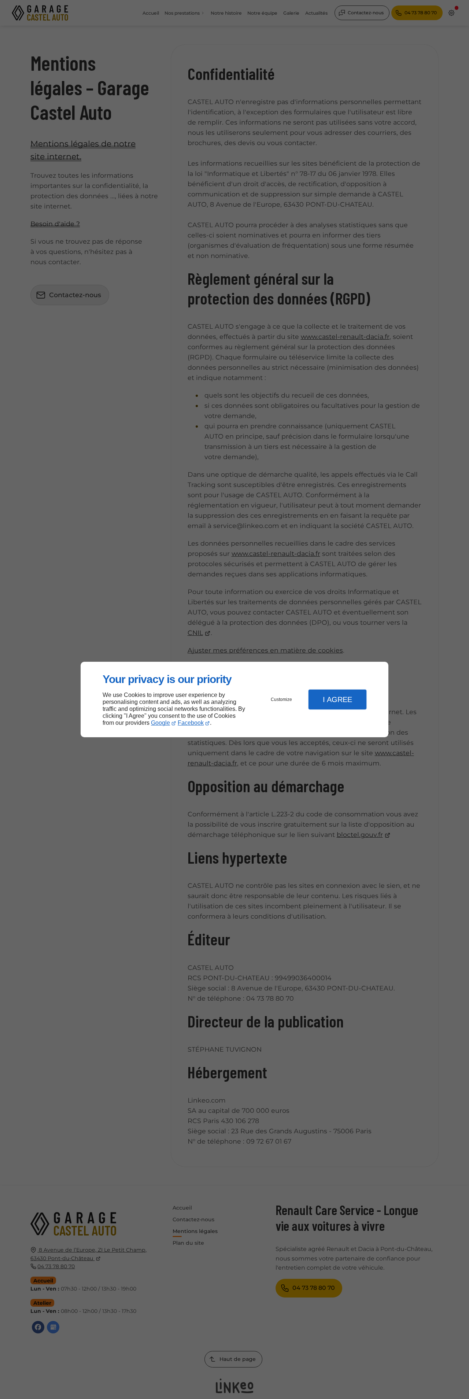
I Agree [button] (337, 699)
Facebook (191, 723)
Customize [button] (281, 699)
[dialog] (234, 700)
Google (160, 723)
